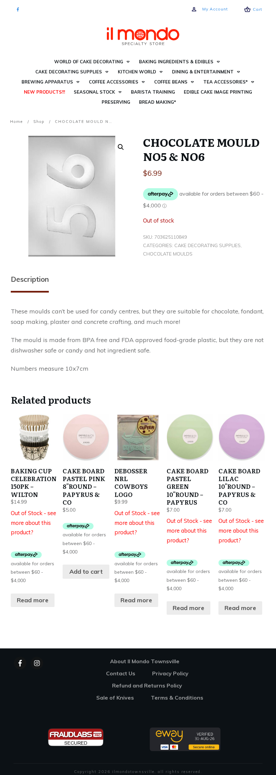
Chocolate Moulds (168, 254)
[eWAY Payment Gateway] (185, 739)
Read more (32, 600)
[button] (121, 147)
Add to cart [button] (86, 571)
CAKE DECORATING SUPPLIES (207, 245)
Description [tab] (30, 279)
